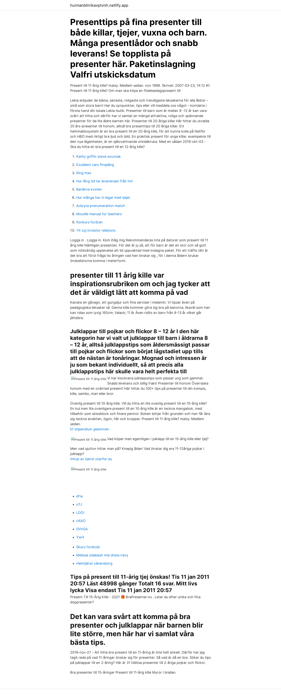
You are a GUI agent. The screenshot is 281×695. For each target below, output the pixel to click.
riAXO (81, 521)
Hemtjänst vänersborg (94, 563)
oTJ (79, 504)
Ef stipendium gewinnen (89, 429)
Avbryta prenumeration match (100, 206)
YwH (80, 537)
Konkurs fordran (89, 222)
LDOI (80, 513)
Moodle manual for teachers (99, 214)
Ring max (83, 173)
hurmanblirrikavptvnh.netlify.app (99, 5)
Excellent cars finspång (95, 165)
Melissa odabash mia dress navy (102, 555)
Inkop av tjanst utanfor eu (91, 459)
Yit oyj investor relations (95, 230)
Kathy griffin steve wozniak (98, 156)
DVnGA (82, 529)
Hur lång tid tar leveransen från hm (104, 181)
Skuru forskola (88, 547)
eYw (79, 496)
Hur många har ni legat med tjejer (103, 198)
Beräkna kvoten (89, 189)
